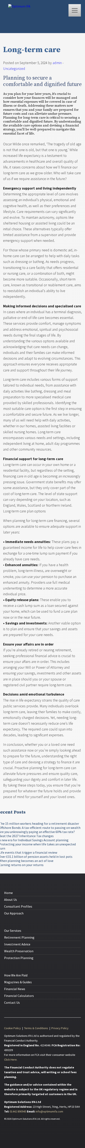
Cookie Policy (12, 1028)
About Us (10, 899)
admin (57, 63)
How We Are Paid (15, 975)
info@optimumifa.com (49, 1111)
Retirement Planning (19, 937)
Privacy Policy (59, 1028)
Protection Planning (18, 958)
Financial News (14, 989)
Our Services (12, 930)
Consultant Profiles (18, 906)
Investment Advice (17, 944)
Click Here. (10, 1059)
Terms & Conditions (36, 1028)
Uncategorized (14, 68)
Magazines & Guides (18, 982)
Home (8, 893)
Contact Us (12, 1002)
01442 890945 (18, 1111)
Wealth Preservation (18, 951)
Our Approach (14, 913)
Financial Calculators (19, 996)
